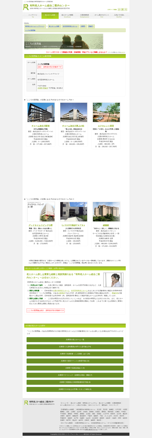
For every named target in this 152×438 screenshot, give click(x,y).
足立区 (99, 409)
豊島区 (70, 414)
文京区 (88, 414)
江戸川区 (118, 409)
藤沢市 (68, 416)
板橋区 (111, 409)
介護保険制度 (116, 403)
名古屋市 (95, 418)
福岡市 (93, 420)
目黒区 (99, 414)
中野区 (76, 414)
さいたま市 (108, 416)
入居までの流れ (81, 405)
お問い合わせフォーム (91, 429)
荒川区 (105, 409)
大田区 (125, 409)
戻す (122, 9)
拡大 (125, 9)
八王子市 (106, 414)
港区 (93, 414)
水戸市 (76, 418)
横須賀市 (83, 416)
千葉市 (90, 416)
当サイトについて (94, 405)
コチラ (123, 52)
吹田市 (125, 418)
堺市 (119, 418)
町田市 (113, 414)
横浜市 (125, 414)
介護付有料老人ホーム (61, 291)
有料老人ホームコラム (90, 403)
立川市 (119, 414)
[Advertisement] (82, 75)
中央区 (123, 411)
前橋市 (70, 418)
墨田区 (104, 411)
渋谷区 (85, 411)
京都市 (62, 420)
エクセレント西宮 (106, 126)
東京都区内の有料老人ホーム (85, 409)
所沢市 (122, 416)
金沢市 (81, 420)
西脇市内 (115, 293)
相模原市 (75, 416)
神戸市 (68, 420)
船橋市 (96, 416)
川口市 (115, 416)
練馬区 (82, 414)
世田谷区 (110, 411)
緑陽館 (106, 225)
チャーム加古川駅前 (41, 126)
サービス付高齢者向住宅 (115, 423)
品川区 (79, 411)
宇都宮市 (63, 418)
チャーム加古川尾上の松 (73, 126)
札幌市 (82, 418)
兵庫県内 (61, 293)
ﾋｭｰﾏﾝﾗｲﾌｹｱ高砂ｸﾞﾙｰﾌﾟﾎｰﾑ (73, 225)
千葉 (101, 416)
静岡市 (102, 418)
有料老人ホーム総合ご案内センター (50, 6)
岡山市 (74, 420)
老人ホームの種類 (104, 403)
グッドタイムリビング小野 (41, 225)
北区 (67, 411)
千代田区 (63, 414)
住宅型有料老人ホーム (79, 291)
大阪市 (114, 418)
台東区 (117, 411)
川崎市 (62, 416)
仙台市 (88, 418)
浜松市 (108, 418)
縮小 (119, 9)
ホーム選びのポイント (67, 405)
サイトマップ (113, 405)
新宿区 (91, 411)
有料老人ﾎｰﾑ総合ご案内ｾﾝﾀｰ (41, 403)
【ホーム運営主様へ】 (76, 52)
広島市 (87, 420)
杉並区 (97, 411)
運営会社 (104, 405)
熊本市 (99, 420)
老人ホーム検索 (76, 403)
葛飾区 (62, 411)
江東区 (73, 411)
